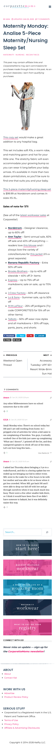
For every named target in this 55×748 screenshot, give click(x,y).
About (7, 674)
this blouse (29, 245)
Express (12, 280)
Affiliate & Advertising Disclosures (22, 728)
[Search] (47, 532)
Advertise (9, 693)
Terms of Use (11, 720)
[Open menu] (49, 7)
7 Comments (44, 19)
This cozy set (10, 137)
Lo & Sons (14, 297)
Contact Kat (10, 677)
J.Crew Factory (17, 293)
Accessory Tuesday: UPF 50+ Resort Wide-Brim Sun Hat (41, 364)
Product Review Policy (16, 697)
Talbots (12, 319)
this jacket (36, 254)
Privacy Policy (11, 724)
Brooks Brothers (18, 271)
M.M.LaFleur (15, 305)
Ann (8, 19)
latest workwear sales (33, 215)
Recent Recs (32, 55)
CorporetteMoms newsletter (26, 651)
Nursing (20, 55)
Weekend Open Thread (12, 360)
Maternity (8, 55)
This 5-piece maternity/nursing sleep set (27, 189)
